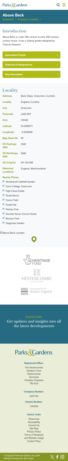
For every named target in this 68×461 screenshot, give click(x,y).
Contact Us (34, 425)
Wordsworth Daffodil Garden (20, 181)
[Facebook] (57, 457)
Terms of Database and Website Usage (34, 436)
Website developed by (19, 458)
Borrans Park (12, 218)
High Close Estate (15, 190)
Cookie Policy (34, 441)
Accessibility (34, 422)
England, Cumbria (28, 19)
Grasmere (8, 19)
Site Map (34, 428)
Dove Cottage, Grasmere (19, 186)
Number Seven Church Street (21, 213)
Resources (34, 418)
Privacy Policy (34, 431)
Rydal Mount (12, 195)
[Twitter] (52, 457)
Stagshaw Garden (15, 223)
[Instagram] (62, 457)
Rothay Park (12, 209)
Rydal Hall (11, 204)
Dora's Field (12, 200)
